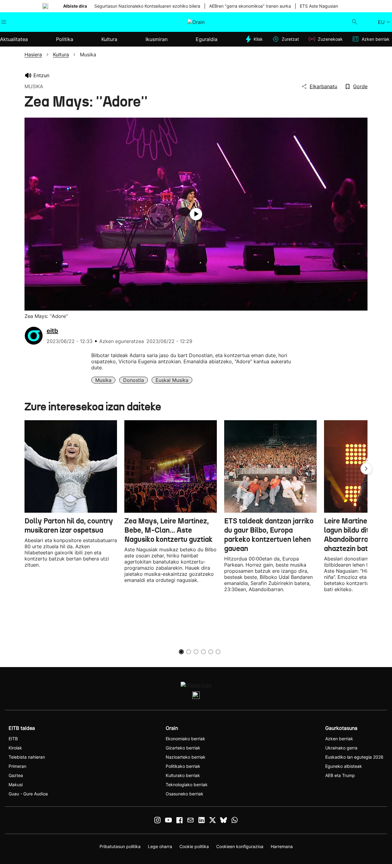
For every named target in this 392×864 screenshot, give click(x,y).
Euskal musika (172, 380)
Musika (103, 380)
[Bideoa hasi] (196, 214)
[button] (366, 468)
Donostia (133, 380)
